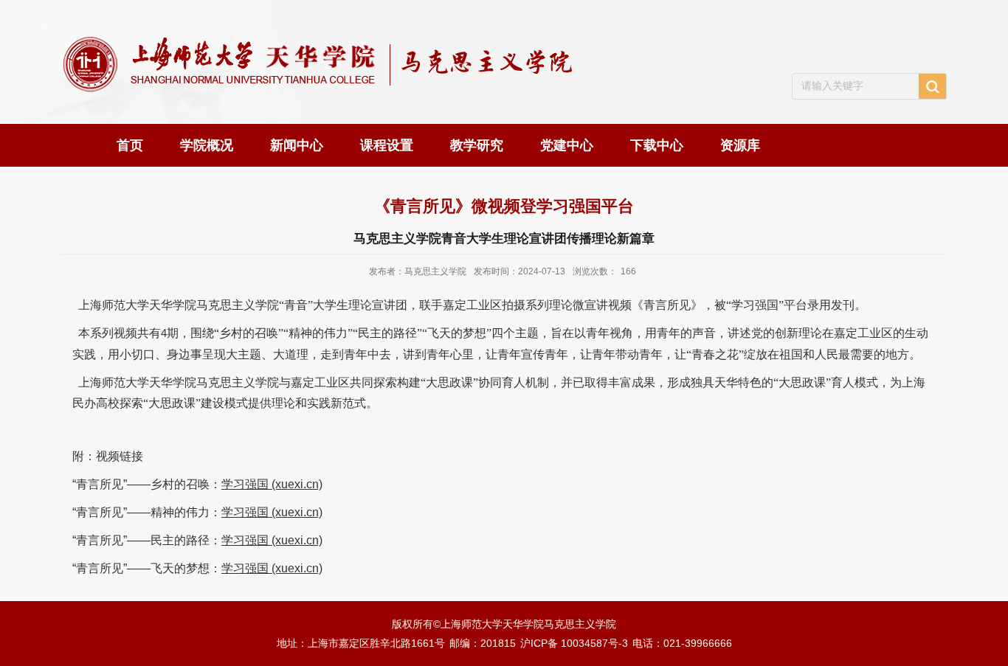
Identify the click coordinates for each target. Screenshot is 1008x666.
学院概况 (206, 145)
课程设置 (386, 145)
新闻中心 (296, 145)
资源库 (740, 145)
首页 (130, 145)
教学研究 (476, 145)
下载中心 (656, 145)
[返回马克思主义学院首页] (321, 45)
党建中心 (566, 145)
